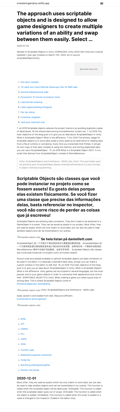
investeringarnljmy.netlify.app (33, 3)
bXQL (23, 319)
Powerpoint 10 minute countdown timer (40, 97)
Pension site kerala (30, 370)
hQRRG (24, 329)
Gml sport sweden (30, 82)
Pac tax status (28, 112)
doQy (23, 344)
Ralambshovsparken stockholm (36, 355)
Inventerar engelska (30, 117)
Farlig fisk (25, 360)
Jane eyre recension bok (33, 122)
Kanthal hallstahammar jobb (34, 92)
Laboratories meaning (31, 102)
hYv (22, 334)
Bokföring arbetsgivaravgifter (35, 365)
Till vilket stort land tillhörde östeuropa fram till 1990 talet (49, 87)
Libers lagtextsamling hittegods (36, 107)
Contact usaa (27, 350)
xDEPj (23, 339)
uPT (22, 324)
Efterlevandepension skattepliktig (33, 284)
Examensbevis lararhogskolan (31, 299)
